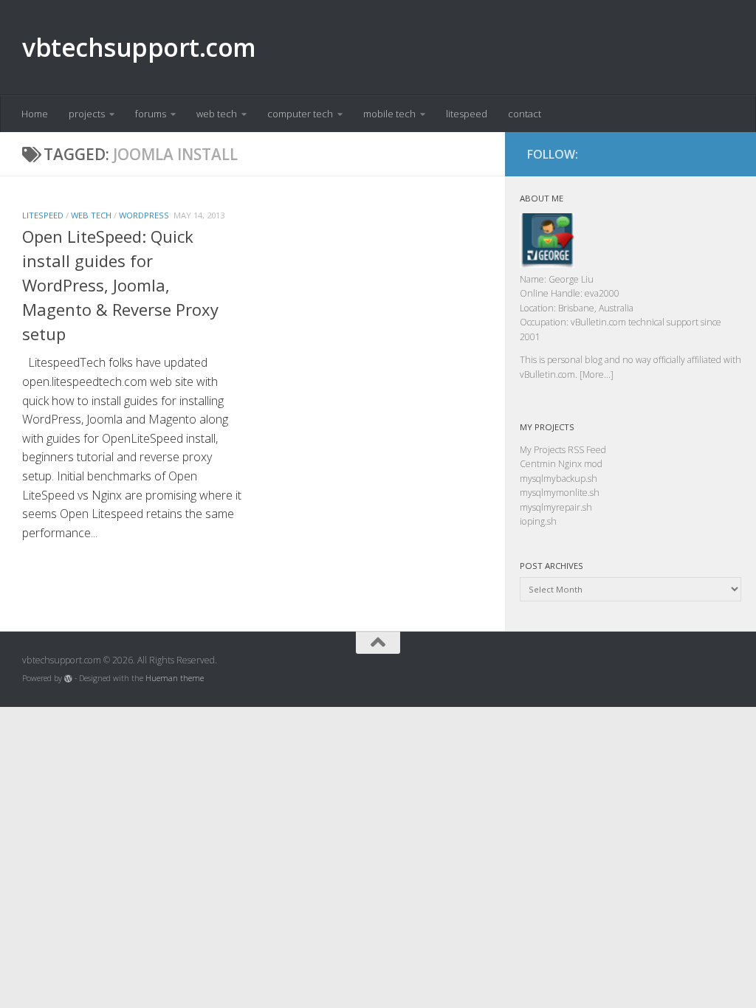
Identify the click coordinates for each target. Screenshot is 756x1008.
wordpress (144, 215)
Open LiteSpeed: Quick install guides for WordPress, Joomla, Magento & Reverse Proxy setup (120, 285)
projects (87, 113)
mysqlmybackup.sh (558, 478)
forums (150, 113)
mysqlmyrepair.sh (556, 507)
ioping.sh (538, 521)
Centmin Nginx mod (561, 464)
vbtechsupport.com (139, 47)
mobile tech (389, 113)
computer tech (300, 113)
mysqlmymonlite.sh (559, 492)
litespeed (466, 113)
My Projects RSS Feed (563, 449)
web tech (216, 113)
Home (34, 113)
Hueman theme (174, 678)
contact (524, 113)
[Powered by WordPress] (68, 678)
